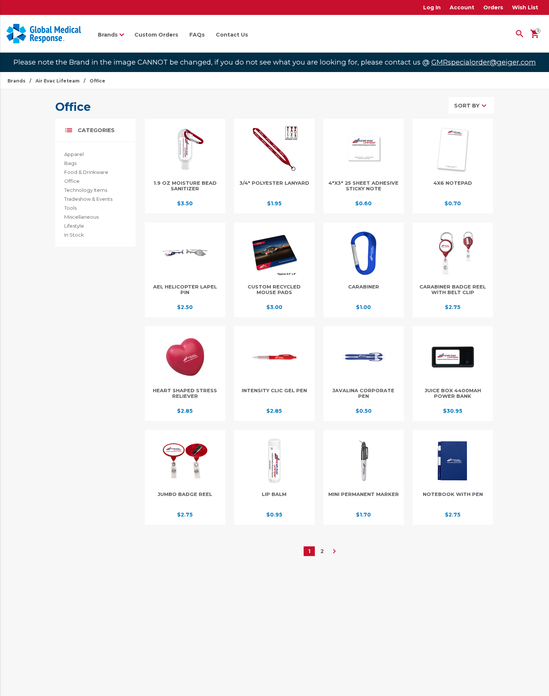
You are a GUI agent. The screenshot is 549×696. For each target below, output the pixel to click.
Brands (16, 81)
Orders (493, 7)
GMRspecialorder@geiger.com (483, 62)
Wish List (525, 7)
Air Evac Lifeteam (57, 81)
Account (462, 7)
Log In (432, 7)
